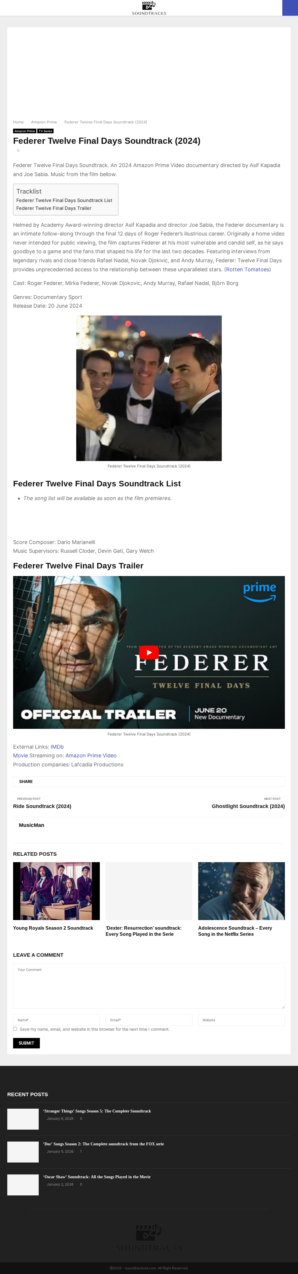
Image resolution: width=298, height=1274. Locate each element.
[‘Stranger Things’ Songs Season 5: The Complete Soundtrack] (23, 1119)
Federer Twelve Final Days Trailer (53, 208)
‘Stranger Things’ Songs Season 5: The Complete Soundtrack (97, 1111)
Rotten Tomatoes (247, 269)
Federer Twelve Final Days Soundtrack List (64, 200)
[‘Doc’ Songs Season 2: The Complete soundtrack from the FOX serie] (23, 1152)
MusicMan (31, 825)
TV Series (45, 131)
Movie (20, 755)
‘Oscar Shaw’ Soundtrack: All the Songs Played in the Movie (96, 1177)
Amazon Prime (25, 131)
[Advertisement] (149, 75)
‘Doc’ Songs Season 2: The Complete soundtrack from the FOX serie (103, 1144)
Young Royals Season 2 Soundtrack (53, 928)
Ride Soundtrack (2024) (42, 806)
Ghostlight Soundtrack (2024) (248, 806)
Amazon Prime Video (91, 755)
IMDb (57, 747)
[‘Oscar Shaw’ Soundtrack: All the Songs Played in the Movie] (23, 1184)
